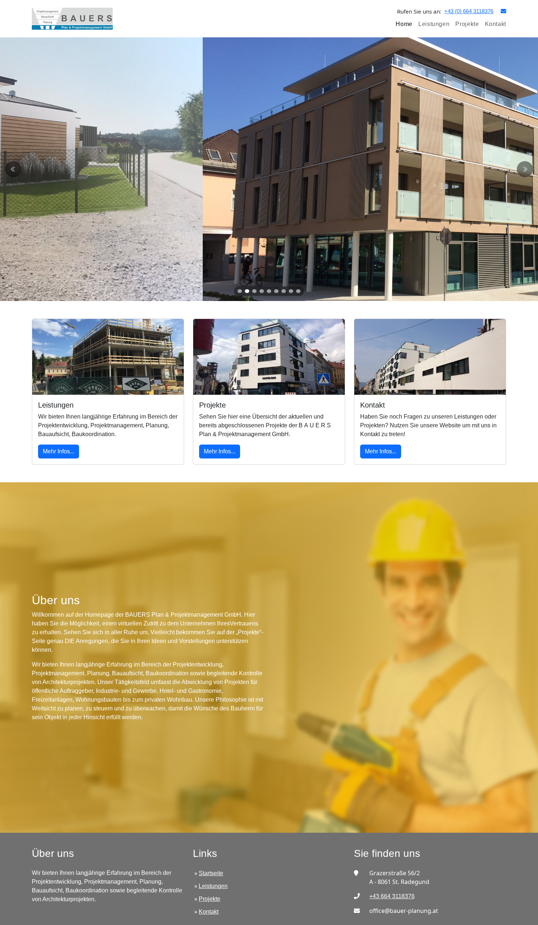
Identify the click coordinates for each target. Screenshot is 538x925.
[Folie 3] (254, 291)
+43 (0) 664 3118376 (468, 11)
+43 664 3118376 (392, 896)
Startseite (211, 873)
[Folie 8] (291, 291)
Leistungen (433, 24)
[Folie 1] (240, 291)
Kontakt (495, 24)
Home (404, 24)
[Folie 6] (276, 291)
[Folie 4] (261, 291)
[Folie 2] (247, 291)
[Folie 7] (283, 291)
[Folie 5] (269, 291)
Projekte (467, 24)
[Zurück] (525, 169)
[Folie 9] (298, 291)
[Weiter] (13, 169)
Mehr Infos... (58, 451)
